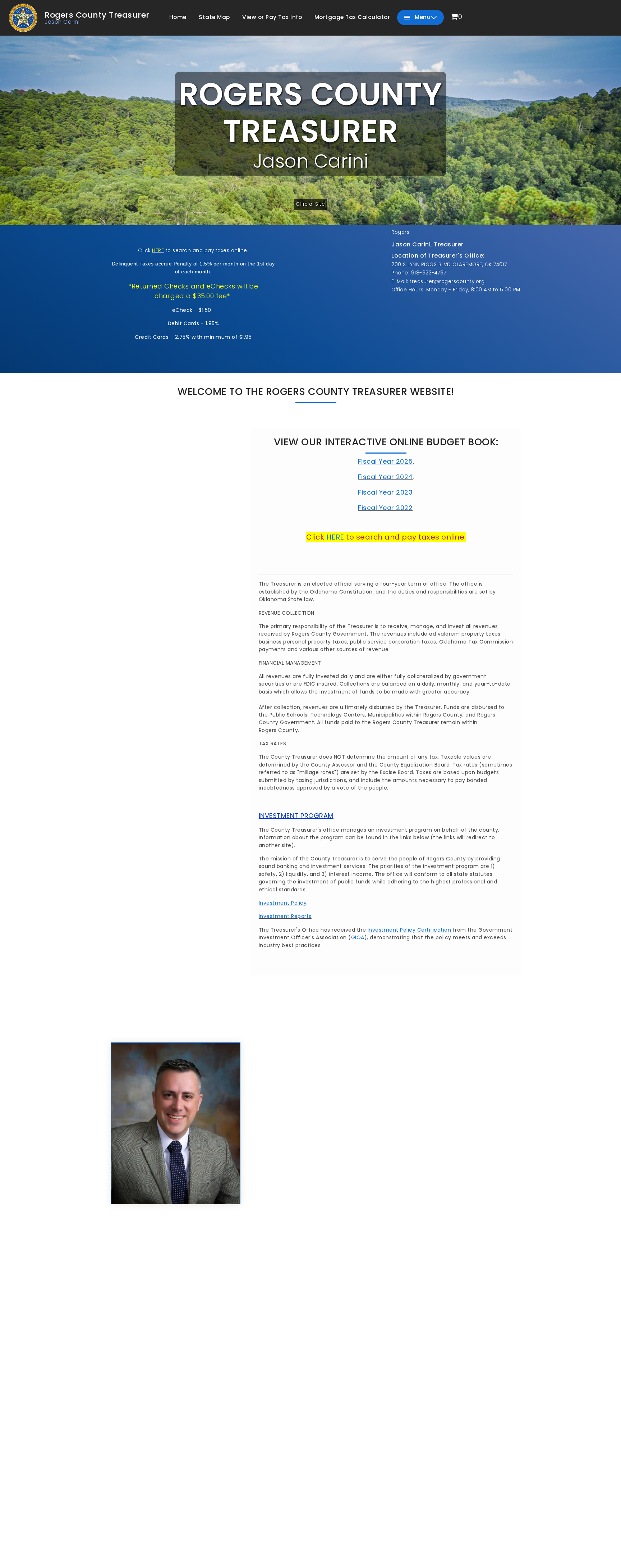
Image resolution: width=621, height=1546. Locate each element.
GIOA (357, 937)
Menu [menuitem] (422, 17)
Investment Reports (285, 916)
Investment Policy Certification (409, 929)
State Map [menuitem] (214, 17)
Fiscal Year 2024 (385, 476)
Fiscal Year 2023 (385, 492)
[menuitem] (457, 17)
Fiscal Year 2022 (385, 507)
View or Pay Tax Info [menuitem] (272, 17)
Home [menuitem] (178, 17)
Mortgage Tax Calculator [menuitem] (352, 17)
